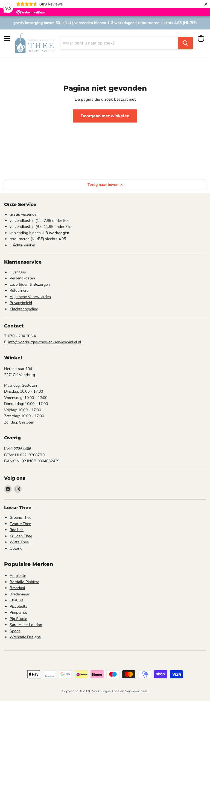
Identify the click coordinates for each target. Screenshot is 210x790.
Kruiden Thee (21, 536)
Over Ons (18, 272)
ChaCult (16, 600)
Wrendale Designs (25, 637)
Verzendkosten (22, 278)
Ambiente (18, 575)
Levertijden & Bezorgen (30, 284)
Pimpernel (18, 612)
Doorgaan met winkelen (105, 116)
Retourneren (20, 290)
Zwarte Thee (20, 523)
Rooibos (17, 529)
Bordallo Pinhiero (24, 582)
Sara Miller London (26, 624)
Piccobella (18, 606)
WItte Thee (19, 542)
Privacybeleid (21, 302)
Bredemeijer (20, 594)
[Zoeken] (185, 43)
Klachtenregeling (24, 309)
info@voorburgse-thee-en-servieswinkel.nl (44, 342)
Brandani (17, 588)
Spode (15, 631)
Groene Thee (20, 517)
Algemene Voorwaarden (30, 296)
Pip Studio (18, 618)
